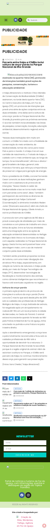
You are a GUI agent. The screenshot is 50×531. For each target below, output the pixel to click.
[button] (6, 20)
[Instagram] (20, 20)
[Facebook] (16, 20)
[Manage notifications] (44, 526)
